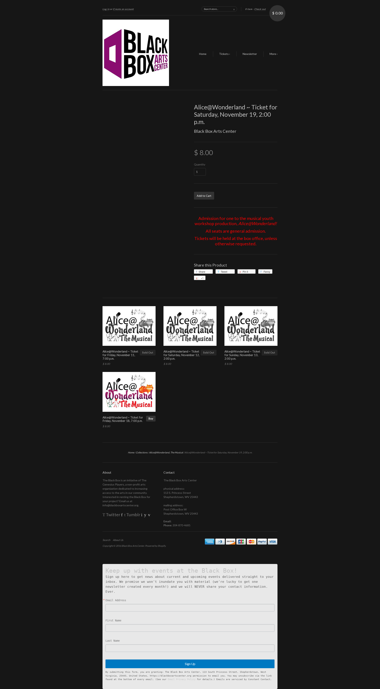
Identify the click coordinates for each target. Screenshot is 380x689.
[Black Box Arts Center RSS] (104, 521)
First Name (113, 620)
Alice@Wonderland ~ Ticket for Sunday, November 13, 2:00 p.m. (242, 355)
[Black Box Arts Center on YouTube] (145, 514)
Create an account (123, 9)
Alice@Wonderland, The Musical (166, 452)
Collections (141, 452)
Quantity (199, 164)
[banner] (139, 52)
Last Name (112, 640)
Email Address (115, 600)
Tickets (224, 53)
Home (202, 53)
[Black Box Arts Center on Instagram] (141, 514)
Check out (260, 9)
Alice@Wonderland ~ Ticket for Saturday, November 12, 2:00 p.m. (181, 355)
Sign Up (190, 664)
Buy (150, 418)
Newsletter (250, 53)
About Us (118, 540)
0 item (248, 9)
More (273, 53)
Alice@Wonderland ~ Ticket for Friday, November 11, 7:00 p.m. (120, 355)
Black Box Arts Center (215, 131)
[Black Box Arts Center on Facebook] (122, 514)
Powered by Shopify (155, 545)
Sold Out (147, 352)
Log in (106, 9)
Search (106, 540)
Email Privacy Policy (182, 679)
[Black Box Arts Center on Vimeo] (149, 514)
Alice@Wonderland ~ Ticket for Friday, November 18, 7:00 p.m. (123, 419)
